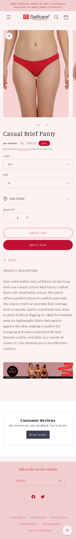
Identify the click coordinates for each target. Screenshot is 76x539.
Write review (37, 434)
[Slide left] (28, 124)
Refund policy (39, 517)
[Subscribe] (59, 481)
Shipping (22, 149)
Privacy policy (59, 517)
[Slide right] (47, 124)
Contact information (40, 530)
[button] (8, 17)
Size (5, 174)
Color (6, 156)
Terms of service (29, 523)
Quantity (8, 209)
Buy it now (38, 245)
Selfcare (22, 517)
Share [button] (12, 260)
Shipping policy (51, 523)
